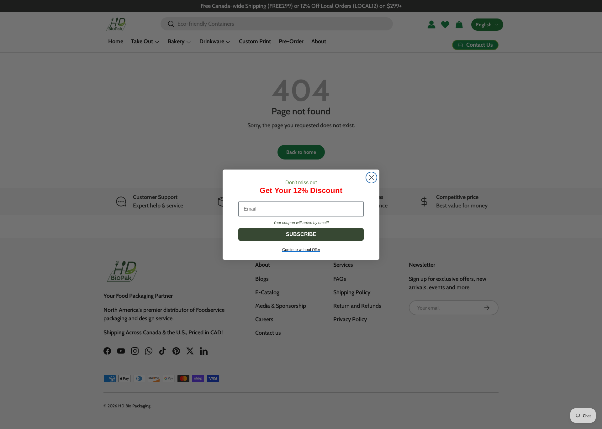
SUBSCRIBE (301, 234)
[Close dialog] (371, 177)
